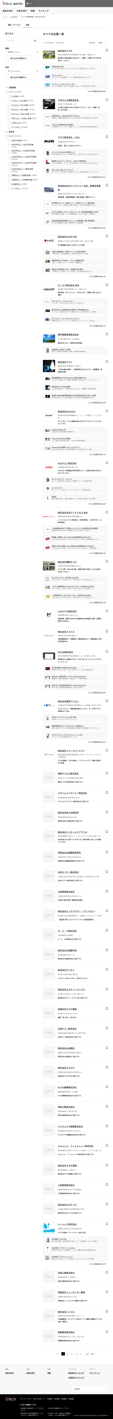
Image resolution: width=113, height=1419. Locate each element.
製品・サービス (14, 24)
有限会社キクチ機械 (67, 1009)
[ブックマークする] (107, 50)
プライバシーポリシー (26, 1399)
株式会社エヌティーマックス (71, 989)
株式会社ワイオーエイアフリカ (72, 832)
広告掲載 (71, 1399)
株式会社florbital (66, 411)
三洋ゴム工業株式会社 (68, 100)
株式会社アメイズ (66, 631)
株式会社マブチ (65, 50)
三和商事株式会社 (66, 1185)
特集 (33, 10)
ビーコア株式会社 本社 (68, 285)
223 (87, 1354)
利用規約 (49, 1399)
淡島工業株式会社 (66, 1272)
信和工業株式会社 (66, 1106)
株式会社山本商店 (66, 1048)
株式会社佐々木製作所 (68, 812)
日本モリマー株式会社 (68, 872)
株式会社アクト (65, 362)
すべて (14, 71)
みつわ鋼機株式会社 (67, 1087)
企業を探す (22, 10)
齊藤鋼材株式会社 (66, 1332)
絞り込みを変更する (18, 58)
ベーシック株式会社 (67, 1224)
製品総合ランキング (76, 1373)
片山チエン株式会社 (67, 463)
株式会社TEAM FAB (67, 236)
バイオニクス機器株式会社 (70, 1126)
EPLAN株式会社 (65, 652)
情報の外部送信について (39, 1399)
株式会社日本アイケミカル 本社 (73, 512)
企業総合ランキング (76, 1377)
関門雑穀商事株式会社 (68, 334)
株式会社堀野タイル (67, 561)
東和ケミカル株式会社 (68, 773)
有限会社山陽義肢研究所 (69, 852)
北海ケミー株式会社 (67, 1028)
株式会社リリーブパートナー (71, 750)
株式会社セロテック (67, 1204)
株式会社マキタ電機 (67, 1165)
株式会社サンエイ (66, 969)
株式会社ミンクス (66, 1311)
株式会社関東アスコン (68, 701)
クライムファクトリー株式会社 (72, 793)
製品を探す (8, 10)
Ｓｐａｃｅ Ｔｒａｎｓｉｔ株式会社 (75, 1146)
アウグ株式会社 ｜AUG (69, 137)
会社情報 (56, 1399)
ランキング (43, 10)
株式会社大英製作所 (67, 950)
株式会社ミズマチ (66, 1067)
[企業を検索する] (35, 41)
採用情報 (64, 1399)
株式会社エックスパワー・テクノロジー (77, 911)
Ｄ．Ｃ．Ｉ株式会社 (67, 930)
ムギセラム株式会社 (67, 611)
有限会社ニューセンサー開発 (71, 1292)
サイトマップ (94, 1373)
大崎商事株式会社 (66, 891)
